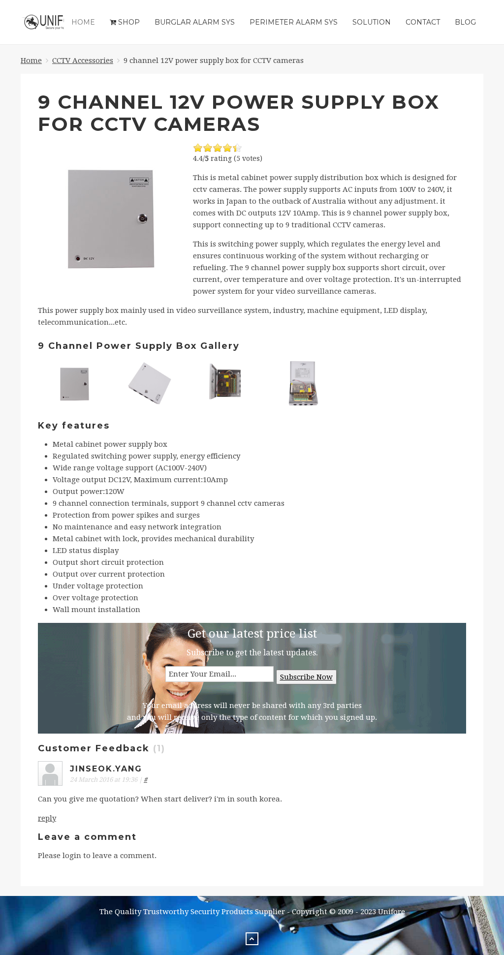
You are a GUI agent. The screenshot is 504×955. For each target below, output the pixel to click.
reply (47, 818)
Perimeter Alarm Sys (294, 22)
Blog (465, 22)
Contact (423, 22)
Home (83, 22)
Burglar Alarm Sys (195, 22)
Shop (128, 22)
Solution (371, 22)
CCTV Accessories (82, 60)
